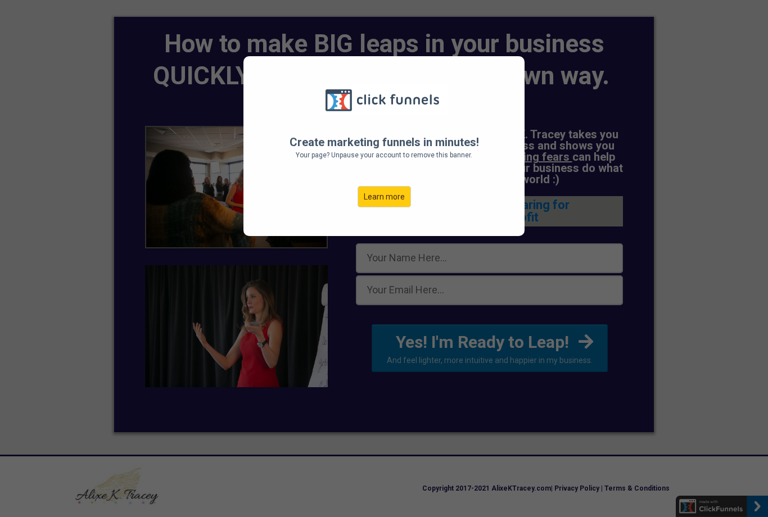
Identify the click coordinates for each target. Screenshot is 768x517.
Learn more (384, 196)
